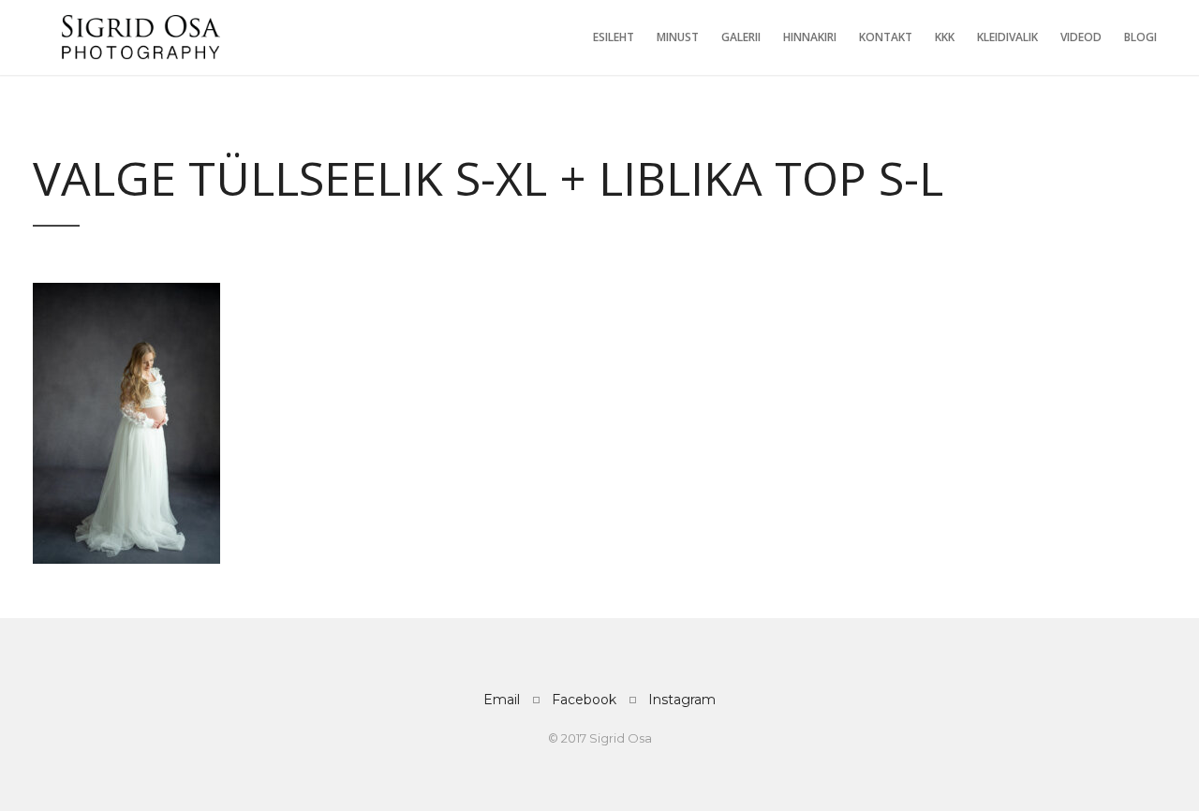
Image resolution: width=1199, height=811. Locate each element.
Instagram (682, 699)
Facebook (584, 699)
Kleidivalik (1007, 37)
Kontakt (885, 37)
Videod (1081, 37)
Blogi (1140, 37)
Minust (678, 37)
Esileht (613, 37)
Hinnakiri (809, 37)
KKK (945, 37)
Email (501, 699)
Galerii (741, 37)
